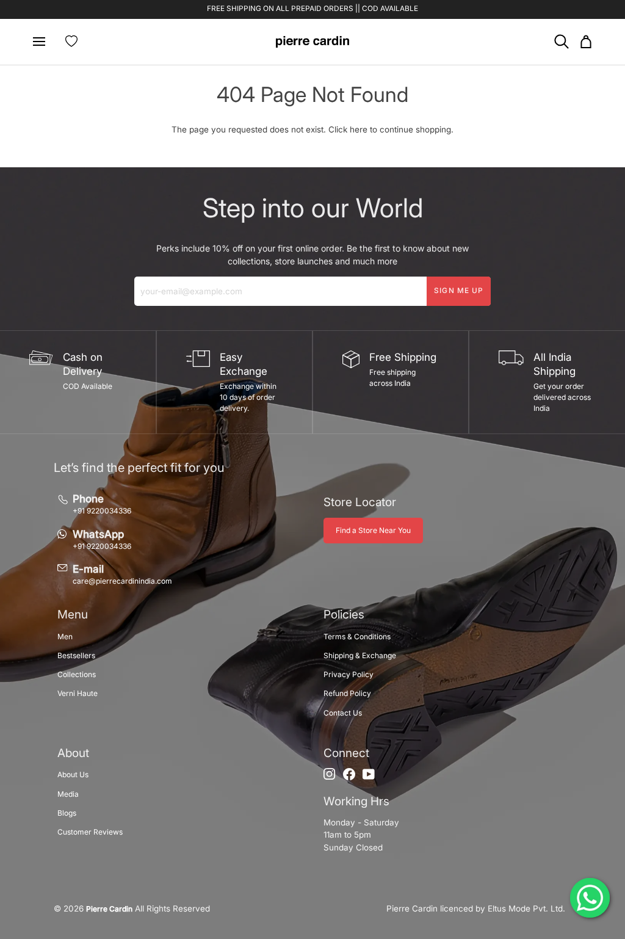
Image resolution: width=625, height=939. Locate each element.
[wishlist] (71, 41)
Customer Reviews (90, 831)
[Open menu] (44, 42)
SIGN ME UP (458, 290)
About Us (73, 774)
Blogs (66, 813)
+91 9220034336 (102, 510)
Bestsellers (76, 655)
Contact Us (342, 712)
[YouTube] (369, 774)
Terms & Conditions (357, 636)
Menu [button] (72, 614)
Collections (76, 674)
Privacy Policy (348, 674)
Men (65, 636)
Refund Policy (347, 693)
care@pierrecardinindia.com (122, 581)
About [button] (73, 753)
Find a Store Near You (373, 530)
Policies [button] (343, 614)
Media (68, 794)
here (358, 129)
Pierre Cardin (109, 908)
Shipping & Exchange (359, 655)
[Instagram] (329, 774)
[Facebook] (349, 774)
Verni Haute (77, 693)
